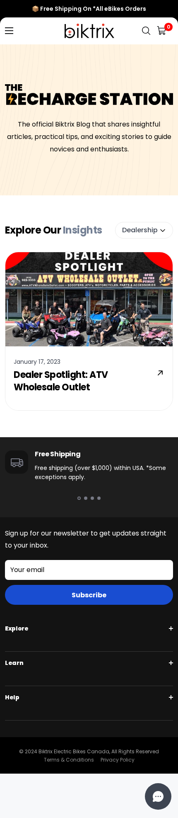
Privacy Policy (118, 759)
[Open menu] (9, 30)
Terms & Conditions (69, 759)
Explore (17, 628)
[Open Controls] (158, 796)
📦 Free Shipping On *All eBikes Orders (89, 9)
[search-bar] (146, 31)
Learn (14, 663)
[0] (162, 31)
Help (12, 697)
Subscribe (89, 595)
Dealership (140, 230)
